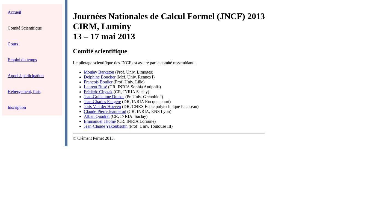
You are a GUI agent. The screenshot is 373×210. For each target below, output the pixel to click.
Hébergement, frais (24, 91)
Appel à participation (26, 75)
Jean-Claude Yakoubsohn (106, 126)
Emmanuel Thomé (100, 121)
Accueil (14, 12)
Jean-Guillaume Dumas (104, 96)
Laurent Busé (95, 86)
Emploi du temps (22, 59)
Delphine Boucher (100, 77)
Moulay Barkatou (99, 72)
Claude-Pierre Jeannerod (105, 111)
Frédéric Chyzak (98, 91)
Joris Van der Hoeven (102, 106)
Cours (13, 44)
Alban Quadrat (96, 116)
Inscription (17, 107)
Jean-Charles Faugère (102, 101)
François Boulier (98, 82)
